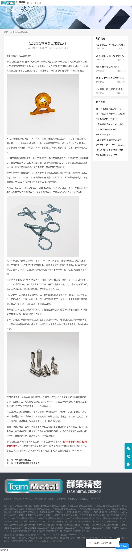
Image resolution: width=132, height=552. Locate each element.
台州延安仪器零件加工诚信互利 (63, 521)
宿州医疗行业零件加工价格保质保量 (110, 114)
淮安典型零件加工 (103, 134)
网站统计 (4, 550)
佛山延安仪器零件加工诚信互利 (22, 531)
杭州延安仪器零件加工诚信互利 (65, 515)
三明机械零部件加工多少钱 (107, 119)
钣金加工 (51, 498)
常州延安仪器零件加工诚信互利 (38, 508)
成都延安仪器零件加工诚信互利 (76, 531)
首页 (6, 32)
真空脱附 (17, 498)
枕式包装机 (83, 498)
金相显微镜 (27, 498)
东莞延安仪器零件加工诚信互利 (49, 531)
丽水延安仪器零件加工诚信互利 (90, 521)
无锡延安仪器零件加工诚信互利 (107, 505)
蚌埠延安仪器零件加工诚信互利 (49, 524)
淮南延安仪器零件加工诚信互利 (76, 524)
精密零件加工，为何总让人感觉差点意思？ (113, 44)
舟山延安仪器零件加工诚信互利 (36, 521)
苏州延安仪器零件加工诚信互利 (65, 508)
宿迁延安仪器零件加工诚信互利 (38, 515)
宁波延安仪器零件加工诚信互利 (92, 515)
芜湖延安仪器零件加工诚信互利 (22, 524)
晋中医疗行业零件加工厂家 (107, 155)
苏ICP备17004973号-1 (48, 534)
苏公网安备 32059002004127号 (70, 534)
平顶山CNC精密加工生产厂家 (108, 129)
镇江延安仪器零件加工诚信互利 (106, 512)
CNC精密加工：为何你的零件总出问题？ (112, 78)
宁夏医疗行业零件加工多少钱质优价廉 (111, 124)
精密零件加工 (65, 538)
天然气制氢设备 (39, 498)
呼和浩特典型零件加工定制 (27, 463)
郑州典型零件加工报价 (25, 459)
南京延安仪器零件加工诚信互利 (80, 505)
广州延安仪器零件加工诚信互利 (90, 527)
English (38, 3)
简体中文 (30, 3)
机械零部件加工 (52, 538)
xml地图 (45, 541)
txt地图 (59, 541)
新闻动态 (14, 32)
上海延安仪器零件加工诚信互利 (53, 505)
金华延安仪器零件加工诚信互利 (105, 518)
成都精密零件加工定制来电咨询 (108, 139)
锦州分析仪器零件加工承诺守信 (108, 108)
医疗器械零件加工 (80, 538)
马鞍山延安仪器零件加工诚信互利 (104, 524)
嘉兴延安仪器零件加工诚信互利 (23, 518)
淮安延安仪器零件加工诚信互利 (25, 512)
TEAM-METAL (95, 498)
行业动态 (25, 32)
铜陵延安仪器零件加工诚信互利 (36, 527)
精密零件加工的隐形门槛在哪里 (108, 67)
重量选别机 (72, 498)
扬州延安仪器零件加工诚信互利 (79, 512)
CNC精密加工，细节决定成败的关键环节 (112, 55)
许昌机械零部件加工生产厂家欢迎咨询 (111, 145)
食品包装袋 (61, 498)
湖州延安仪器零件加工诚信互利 (51, 518)
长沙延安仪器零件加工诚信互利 (63, 527)
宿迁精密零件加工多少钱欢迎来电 (109, 150)
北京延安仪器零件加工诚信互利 (26, 505)
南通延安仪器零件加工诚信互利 (92, 508)
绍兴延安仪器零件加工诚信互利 (78, 518)
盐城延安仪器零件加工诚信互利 (52, 512)
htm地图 (52, 541)
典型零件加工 (94, 538)
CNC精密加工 (38, 538)
